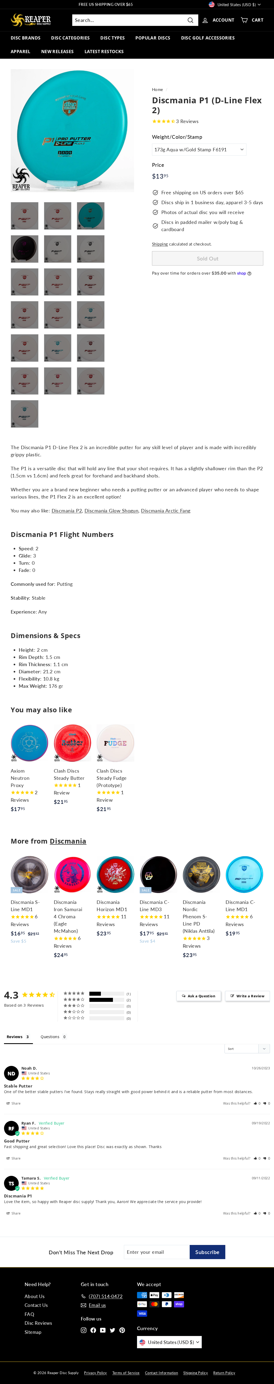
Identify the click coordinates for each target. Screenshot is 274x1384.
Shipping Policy (195, 1373)
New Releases (57, 51)
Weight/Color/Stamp (177, 137)
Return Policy (224, 1373)
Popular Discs (152, 38)
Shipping (160, 244)
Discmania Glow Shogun (111, 510)
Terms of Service (126, 1373)
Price (158, 165)
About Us (35, 1296)
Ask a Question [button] (201, 996)
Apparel (21, 51)
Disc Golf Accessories (208, 38)
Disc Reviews (38, 1323)
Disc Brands (25, 38)
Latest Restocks (104, 51)
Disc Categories (70, 38)
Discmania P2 (67, 510)
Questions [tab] (50, 1036)
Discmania (68, 840)
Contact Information (161, 1373)
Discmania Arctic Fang (165, 510)
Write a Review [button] (250, 996)
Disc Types (112, 38)
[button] (257, 1103)
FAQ (29, 1314)
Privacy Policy (95, 1373)
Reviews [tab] (14, 1036)
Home (157, 89)
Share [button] (16, 1103)
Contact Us (36, 1305)
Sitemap (33, 1332)
